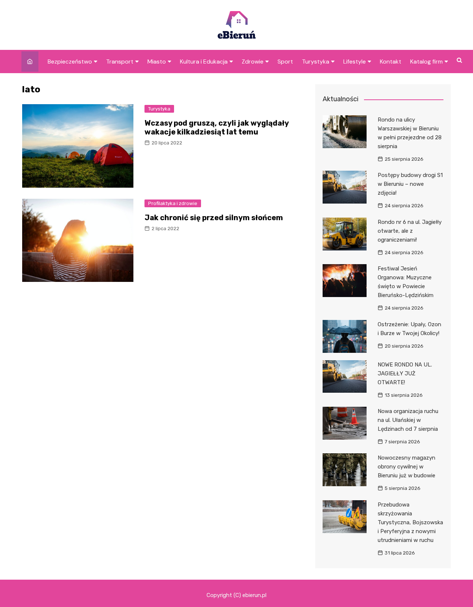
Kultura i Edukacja (204, 61)
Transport (119, 61)
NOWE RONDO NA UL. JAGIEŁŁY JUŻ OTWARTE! (405, 373)
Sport (285, 61)
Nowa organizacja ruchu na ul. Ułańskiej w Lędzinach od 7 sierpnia (408, 420)
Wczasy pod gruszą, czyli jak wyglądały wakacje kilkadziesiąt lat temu (216, 127)
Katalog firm (426, 61)
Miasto (156, 61)
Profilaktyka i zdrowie (172, 203)
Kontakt (390, 61)
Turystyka (315, 61)
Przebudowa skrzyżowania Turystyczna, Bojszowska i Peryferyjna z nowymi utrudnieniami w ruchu (410, 522)
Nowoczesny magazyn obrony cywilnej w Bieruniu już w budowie (406, 466)
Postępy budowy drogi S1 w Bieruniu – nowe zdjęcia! (410, 184)
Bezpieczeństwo (70, 61)
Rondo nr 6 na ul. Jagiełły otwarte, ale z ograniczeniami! (410, 231)
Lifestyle (354, 61)
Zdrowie (252, 61)
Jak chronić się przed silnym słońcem (213, 217)
